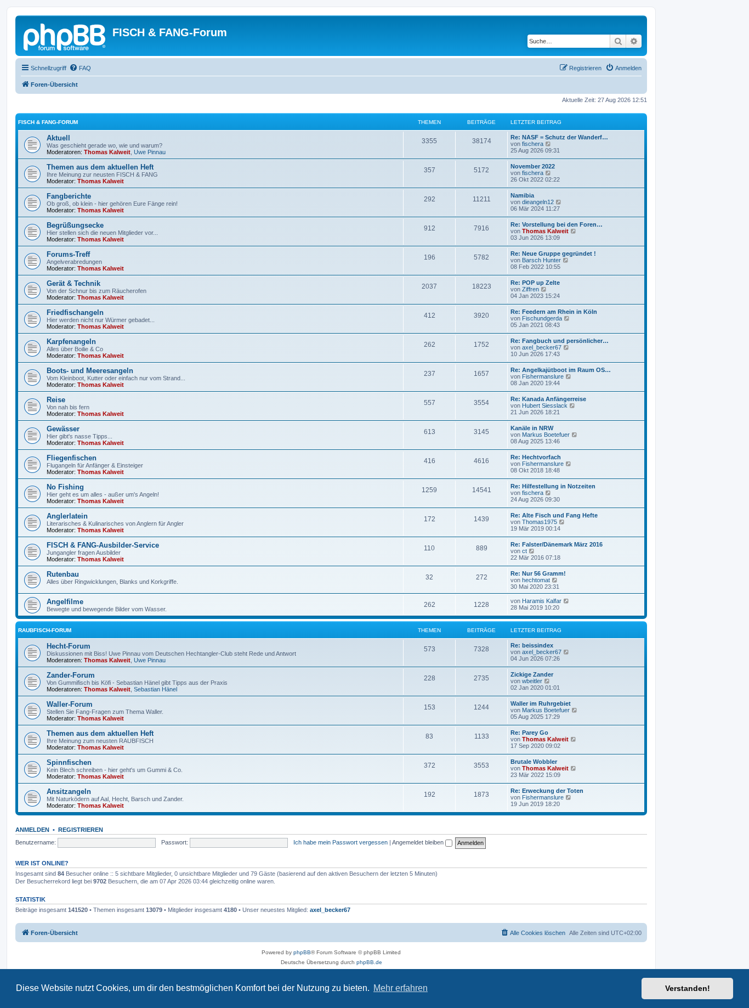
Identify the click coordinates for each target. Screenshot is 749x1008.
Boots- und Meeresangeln (90, 371)
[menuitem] (80, 68)
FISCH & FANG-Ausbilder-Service (103, 545)
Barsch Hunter (541, 260)
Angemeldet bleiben (418, 842)
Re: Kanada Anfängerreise (548, 399)
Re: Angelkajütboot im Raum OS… (560, 370)
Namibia (522, 195)
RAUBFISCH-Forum (44, 630)
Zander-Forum (71, 675)
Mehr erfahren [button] (400, 988)
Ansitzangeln (69, 791)
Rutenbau (63, 574)
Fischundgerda (542, 318)
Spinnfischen (69, 762)
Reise (56, 400)
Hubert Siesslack (545, 405)
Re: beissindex (531, 645)
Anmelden (32, 829)
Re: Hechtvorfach (535, 457)
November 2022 (532, 166)
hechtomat (536, 580)
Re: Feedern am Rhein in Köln (553, 311)
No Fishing (65, 487)
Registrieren (80, 829)
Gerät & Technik (73, 283)
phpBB (302, 952)
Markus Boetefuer (546, 434)
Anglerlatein (67, 516)
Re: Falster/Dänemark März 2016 (556, 544)
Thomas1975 (539, 522)
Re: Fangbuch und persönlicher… (559, 340)
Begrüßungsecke (75, 225)
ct (524, 551)
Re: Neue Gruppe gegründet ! (553, 253)
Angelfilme (65, 602)
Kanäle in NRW (531, 428)
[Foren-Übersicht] (65, 35)
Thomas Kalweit (107, 152)
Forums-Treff (68, 254)
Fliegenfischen (72, 458)
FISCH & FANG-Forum (48, 122)
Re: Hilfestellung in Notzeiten (552, 486)
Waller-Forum (70, 704)
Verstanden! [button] (687, 988)
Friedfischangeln (75, 312)
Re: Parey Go (529, 732)
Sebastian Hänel (155, 689)
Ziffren (530, 289)
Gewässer (63, 429)
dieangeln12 (538, 202)
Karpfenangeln (71, 341)
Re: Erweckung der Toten (546, 790)
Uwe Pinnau (150, 152)
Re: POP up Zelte (535, 282)
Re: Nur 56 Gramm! (538, 573)
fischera (532, 143)
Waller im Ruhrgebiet (540, 703)
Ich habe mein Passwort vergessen (340, 842)
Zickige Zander (531, 674)
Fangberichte (69, 196)
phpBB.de (369, 962)
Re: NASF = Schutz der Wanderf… (559, 137)
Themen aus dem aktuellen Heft (100, 167)
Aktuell (58, 138)
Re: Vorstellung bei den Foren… (556, 224)
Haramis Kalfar (541, 601)
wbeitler (532, 681)
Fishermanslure (543, 376)
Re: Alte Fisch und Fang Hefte (554, 515)
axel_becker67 (541, 347)
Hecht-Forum (68, 646)
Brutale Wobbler (533, 761)
